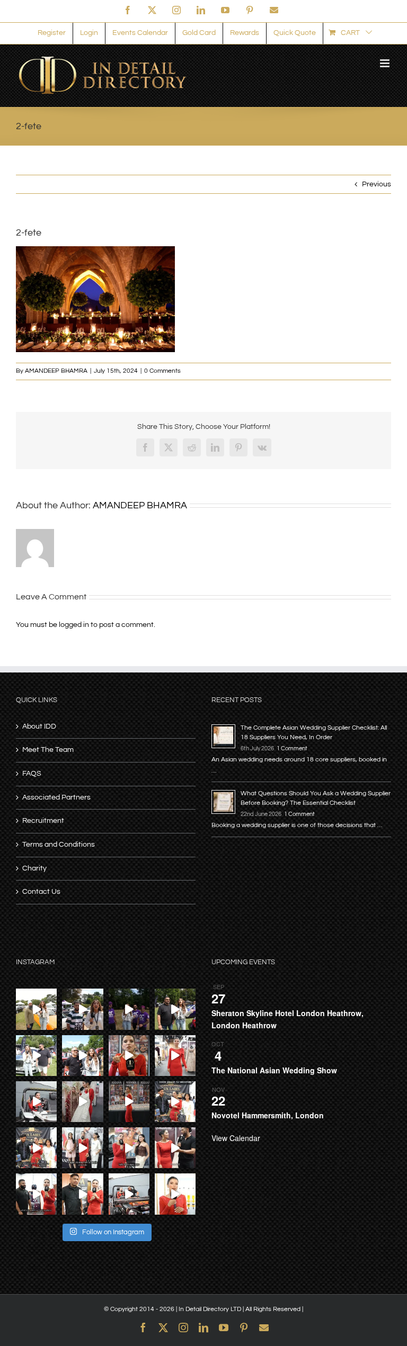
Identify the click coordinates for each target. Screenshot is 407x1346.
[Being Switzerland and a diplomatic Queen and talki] (129, 1147)
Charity (34, 868)
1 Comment (292, 748)
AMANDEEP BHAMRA (56, 370)
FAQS (31, 773)
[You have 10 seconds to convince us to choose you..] (175, 1101)
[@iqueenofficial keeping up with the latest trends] (175, 1055)
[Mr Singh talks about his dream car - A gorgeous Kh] (36, 1009)
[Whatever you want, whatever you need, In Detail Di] (129, 1055)
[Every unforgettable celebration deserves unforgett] (36, 1193)
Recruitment (43, 820)
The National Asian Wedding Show (274, 1070)
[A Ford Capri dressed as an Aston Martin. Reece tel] (82, 1009)
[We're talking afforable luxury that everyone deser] (36, 1147)
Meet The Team (48, 749)
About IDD (39, 726)
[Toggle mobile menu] (385, 63)
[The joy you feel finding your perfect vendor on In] (36, 1101)
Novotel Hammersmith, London (267, 1115)
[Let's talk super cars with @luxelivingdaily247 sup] (175, 1009)
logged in (74, 625)
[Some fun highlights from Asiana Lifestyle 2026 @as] (129, 1101)
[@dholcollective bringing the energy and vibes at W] (129, 1009)
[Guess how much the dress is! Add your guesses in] (82, 1101)
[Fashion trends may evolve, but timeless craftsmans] (175, 1147)
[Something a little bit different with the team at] (82, 1055)
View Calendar (235, 1138)
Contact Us (41, 891)
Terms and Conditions (58, 844)
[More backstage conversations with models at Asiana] (82, 1147)
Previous (376, 184)
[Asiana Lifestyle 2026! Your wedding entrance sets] (129, 1193)
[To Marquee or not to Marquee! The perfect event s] (82, 1193)
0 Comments (162, 370)
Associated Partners (56, 797)
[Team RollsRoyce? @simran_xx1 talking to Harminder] (36, 1055)
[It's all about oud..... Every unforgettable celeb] (175, 1193)
